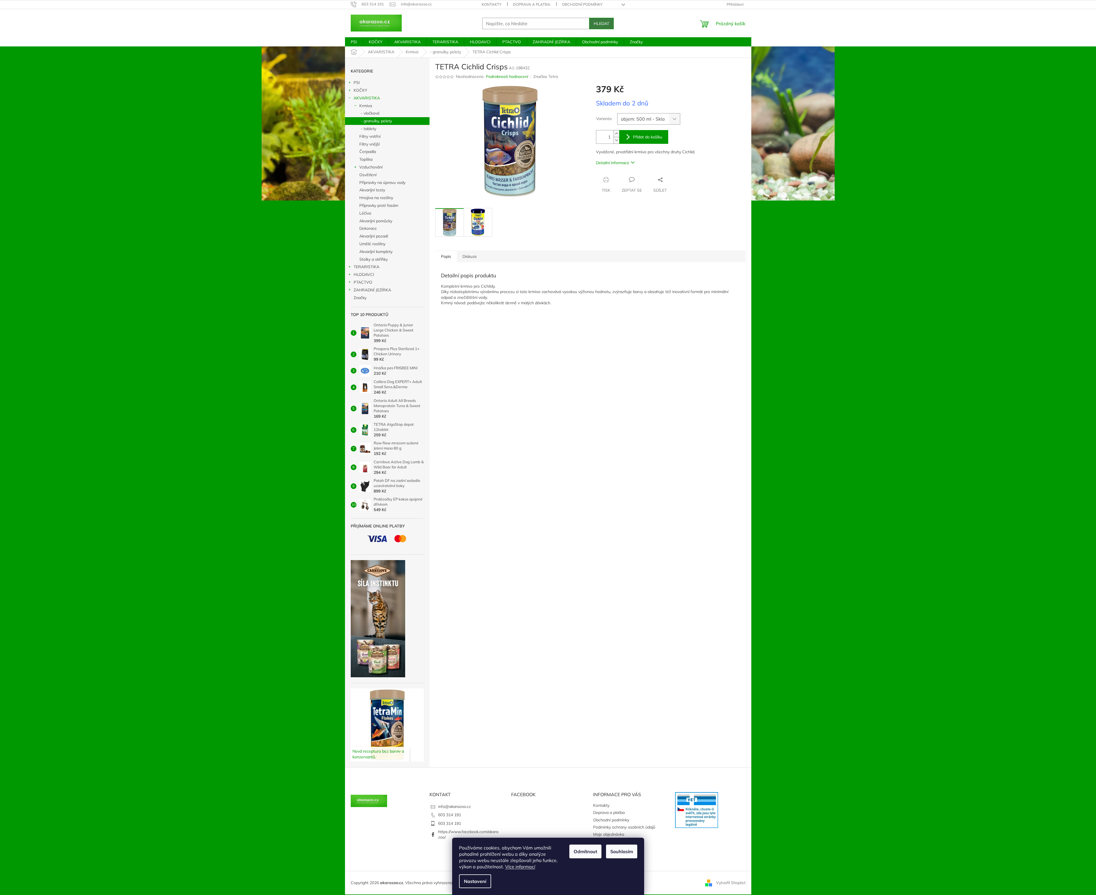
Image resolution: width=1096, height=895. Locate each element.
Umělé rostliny (372, 243)
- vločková (370, 113)
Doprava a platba (531, 4)
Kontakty (491, 4)
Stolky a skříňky (373, 259)
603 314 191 (449, 814)
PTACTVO (363, 282)
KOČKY (360, 90)
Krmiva (365, 105)
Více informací (520, 867)
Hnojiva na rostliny (376, 197)
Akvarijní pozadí (373, 236)
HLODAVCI (364, 274)
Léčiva (365, 213)
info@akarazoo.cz (454, 806)
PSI (357, 82)
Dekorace (368, 228)
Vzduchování (371, 167)
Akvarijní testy (372, 190)
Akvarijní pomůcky (375, 220)
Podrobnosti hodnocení (507, 76)
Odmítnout (585, 851)
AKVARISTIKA (367, 98)
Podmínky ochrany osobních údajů (624, 827)
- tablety (368, 128)
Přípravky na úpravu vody (382, 182)
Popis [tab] (446, 256)
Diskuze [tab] (469, 256)
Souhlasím (621, 851)
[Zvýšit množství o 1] (616, 133)
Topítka (365, 159)
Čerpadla (367, 151)
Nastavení (475, 881)
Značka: (545, 76)
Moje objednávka (608, 834)
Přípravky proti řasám (378, 205)
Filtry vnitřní (370, 136)
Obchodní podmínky (582, 4)
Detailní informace (612, 162)
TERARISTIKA (366, 266)
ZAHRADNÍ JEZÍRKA (372, 290)
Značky (360, 297)
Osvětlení (368, 174)
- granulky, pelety (376, 120)
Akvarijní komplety (376, 251)
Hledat (601, 23)
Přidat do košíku (647, 137)
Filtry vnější (369, 144)
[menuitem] (354, 41)
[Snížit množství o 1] (616, 140)
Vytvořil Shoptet (731, 882)
